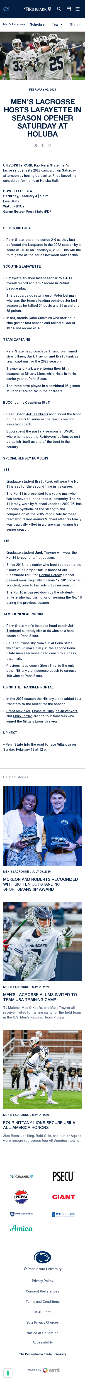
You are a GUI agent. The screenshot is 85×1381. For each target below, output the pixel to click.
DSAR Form (42, 1312)
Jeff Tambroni (55, 351)
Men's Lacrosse (16, 872)
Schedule (37, 24)
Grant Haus (15, 356)
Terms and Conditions (43, 1301)
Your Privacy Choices (43, 1322)
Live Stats (11, 201)
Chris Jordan (22, 716)
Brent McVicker (18, 711)
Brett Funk (65, 356)
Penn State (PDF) (39, 211)
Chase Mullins (43, 711)
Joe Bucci (18, 419)
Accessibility (43, 1342)
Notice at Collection (42, 1333)
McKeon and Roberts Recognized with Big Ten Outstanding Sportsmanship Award (40, 884)
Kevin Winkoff (66, 711)
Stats (74, 24)
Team (56, 24)
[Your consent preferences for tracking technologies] (8, 1373)
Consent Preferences (42, 1291)
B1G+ (20, 206)
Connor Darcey (50, 575)
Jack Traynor (37, 356)
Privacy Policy (42, 1281)
